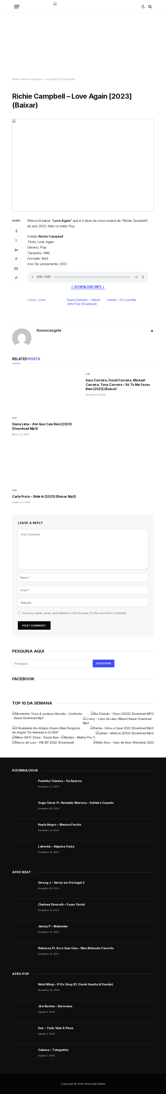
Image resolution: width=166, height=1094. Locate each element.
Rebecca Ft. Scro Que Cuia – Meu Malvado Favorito (76, 948)
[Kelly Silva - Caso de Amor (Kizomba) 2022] (123, 742)
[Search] (150, 6)
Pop (14, 418)
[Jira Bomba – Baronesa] (23, 1011)
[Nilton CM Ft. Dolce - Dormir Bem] (35, 737)
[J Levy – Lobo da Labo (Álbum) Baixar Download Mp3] (118, 721)
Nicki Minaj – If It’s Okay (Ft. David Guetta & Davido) (75, 984)
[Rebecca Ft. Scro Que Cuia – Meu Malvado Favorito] (23, 953)
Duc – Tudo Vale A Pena (55, 1028)
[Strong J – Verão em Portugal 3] (23, 887)
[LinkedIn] (16, 250)
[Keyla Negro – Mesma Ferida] (23, 829)
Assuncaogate (48, 330)
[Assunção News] (83, 6)
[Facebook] (16, 231)
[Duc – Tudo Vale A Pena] (23, 1033)
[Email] (16, 268)
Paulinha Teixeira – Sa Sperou (60, 781)
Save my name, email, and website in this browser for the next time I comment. (74, 613)
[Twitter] (16, 240)
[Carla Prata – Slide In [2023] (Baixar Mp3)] (46, 463)
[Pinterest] (16, 259)
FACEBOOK (23, 678)
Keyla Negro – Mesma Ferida (59, 824)
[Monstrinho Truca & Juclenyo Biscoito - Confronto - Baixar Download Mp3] (47, 716)
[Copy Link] (16, 277)
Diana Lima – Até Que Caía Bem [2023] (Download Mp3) (41, 426)
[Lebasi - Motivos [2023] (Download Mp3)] (125, 733)
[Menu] (16, 6)
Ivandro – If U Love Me (121, 300)
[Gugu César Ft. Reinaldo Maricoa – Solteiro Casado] (23, 808)
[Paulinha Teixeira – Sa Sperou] (23, 786)
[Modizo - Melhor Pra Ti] (78, 737)
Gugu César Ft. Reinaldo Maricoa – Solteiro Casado (76, 803)
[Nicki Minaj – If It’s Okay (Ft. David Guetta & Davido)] (23, 989)
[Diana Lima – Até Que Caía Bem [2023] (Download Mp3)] (46, 391)
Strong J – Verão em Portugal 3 (61, 883)
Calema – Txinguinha (53, 1050)
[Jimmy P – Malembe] (23, 931)
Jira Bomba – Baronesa (55, 1006)
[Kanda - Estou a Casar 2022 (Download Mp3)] (122, 728)
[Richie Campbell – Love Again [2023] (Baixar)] (83, 165)
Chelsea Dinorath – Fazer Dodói (61, 904)
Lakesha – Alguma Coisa (56, 846)
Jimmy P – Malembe (53, 926)
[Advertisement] (83, 45)
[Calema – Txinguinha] (23, 1055)
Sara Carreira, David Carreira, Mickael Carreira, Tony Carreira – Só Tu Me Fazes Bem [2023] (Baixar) (118, 384)
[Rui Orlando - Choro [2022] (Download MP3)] (122, 714)
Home (15, 79)
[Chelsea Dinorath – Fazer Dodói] (23, 909)
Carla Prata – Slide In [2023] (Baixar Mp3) (44, 496)
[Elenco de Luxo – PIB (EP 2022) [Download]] (43, 742)
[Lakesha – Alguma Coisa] (23, 851)
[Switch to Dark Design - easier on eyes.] (143, 6)
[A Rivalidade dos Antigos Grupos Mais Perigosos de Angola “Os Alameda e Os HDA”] (47, 730)
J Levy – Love (36, 300)
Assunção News (95, 1083)
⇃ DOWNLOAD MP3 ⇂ (88, 287)
